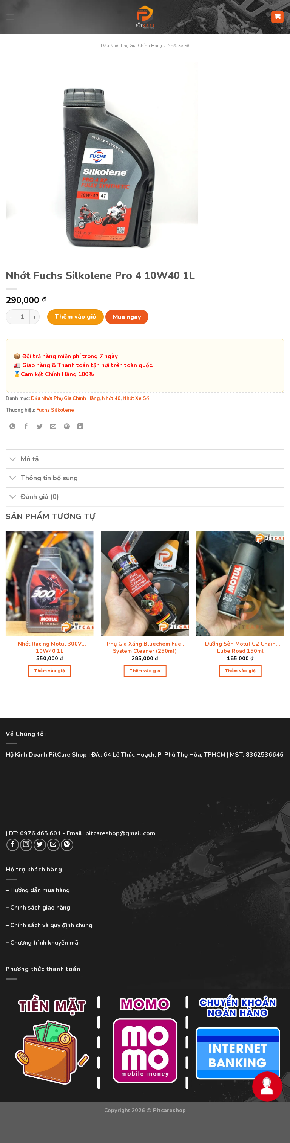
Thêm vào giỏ (75, 317)
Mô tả (30, 459)
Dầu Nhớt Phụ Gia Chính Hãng (131, 46)
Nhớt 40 (111, 398)
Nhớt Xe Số (178, 46)
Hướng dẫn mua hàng (40, 890)
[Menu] (10, 17)
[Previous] (6, 610)
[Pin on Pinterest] (67, 427)
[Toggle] (13, 460)
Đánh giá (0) (40, 496)
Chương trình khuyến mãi (45, 943)
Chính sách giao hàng (40, 907)
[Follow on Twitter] (40, 845)
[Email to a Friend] (53, 427)
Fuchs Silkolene (55, 410)
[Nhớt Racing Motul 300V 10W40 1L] (50, 583)
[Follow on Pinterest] (67, 845)
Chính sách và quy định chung (51, 925)
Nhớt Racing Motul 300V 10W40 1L (50, 647)
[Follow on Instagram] (26, 845)
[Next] (284, 610)
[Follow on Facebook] (12, 845)
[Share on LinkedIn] (80, 427)
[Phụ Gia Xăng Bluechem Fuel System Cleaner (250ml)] (145, 583)
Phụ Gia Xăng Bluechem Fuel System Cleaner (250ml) (145, 647)
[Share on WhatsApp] (12, 427)
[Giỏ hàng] (277, 17)
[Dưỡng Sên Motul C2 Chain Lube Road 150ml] (240, 583)
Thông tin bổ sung (49, 477)
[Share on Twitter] (40, 427)
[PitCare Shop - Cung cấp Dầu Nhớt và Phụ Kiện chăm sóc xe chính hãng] (145, 17)
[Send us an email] (53, 845)
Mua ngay (127, 317)
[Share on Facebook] (26, 427)
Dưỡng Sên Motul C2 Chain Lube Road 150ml (240, 647)
